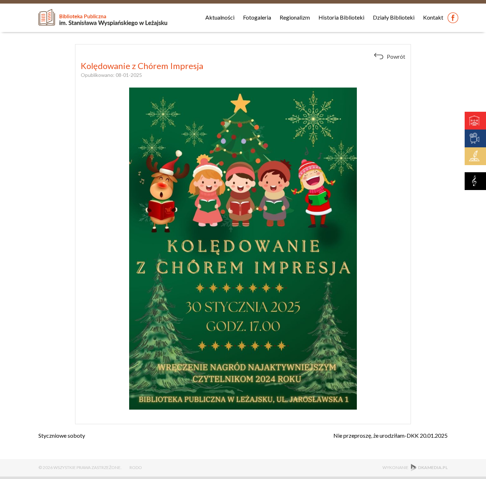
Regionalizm (295, 17)
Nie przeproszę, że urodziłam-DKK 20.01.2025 (390, 435)
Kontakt (433, 17)
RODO (136, 467)
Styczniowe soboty (61, 435)
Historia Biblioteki (341, 17)
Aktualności (219, 17)
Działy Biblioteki (393, 17)
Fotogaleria (257, 17)
